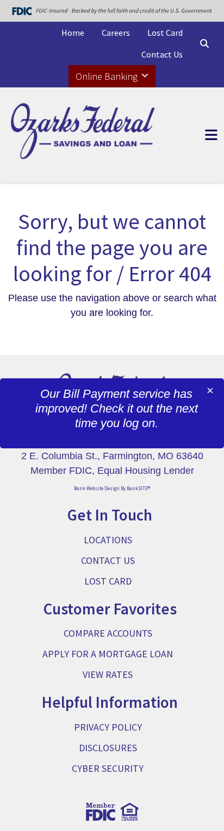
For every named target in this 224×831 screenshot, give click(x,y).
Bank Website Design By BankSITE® (112, 488)
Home (72, 32)
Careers (116, 32)
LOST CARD (108, 581)
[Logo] (84, 135)
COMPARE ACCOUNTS (108, 633)
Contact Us (162, 54)
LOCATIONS (108, 540)
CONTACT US (108, 560)
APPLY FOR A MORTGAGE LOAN (107, 654)
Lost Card (165, 32)
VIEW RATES (108, 674)
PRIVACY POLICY (108, 727)
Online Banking (108, 76)
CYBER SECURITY (108, 768)
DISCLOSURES (108, 747)
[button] (204, 43)
